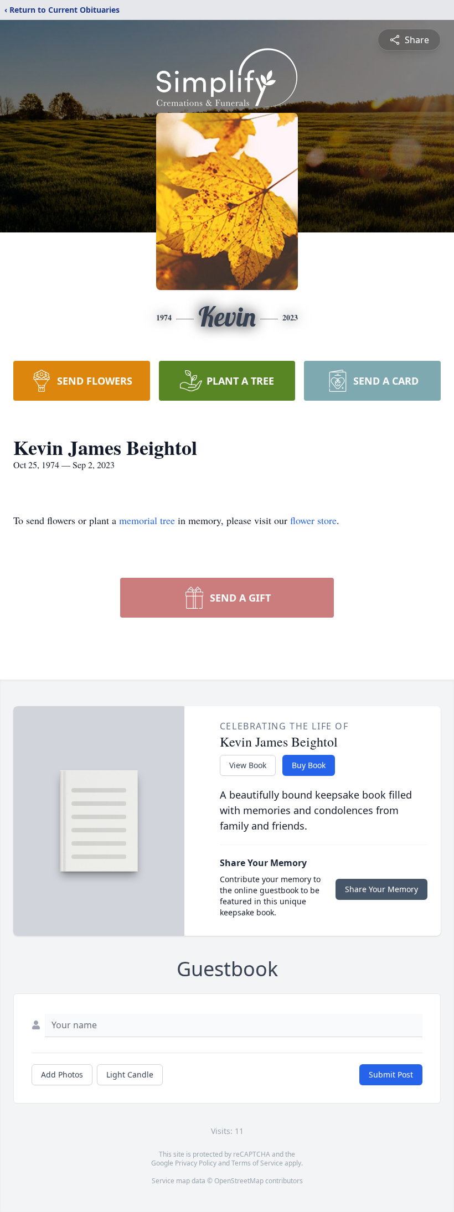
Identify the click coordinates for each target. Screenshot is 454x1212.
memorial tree (147, 520)
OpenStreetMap (239, 1180)
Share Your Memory (381, 889)
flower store (313, 520)
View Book (247, 765)
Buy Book (309, 765)
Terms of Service (257, 1163)
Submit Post (391, 1074)
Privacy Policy (195, 1163)
